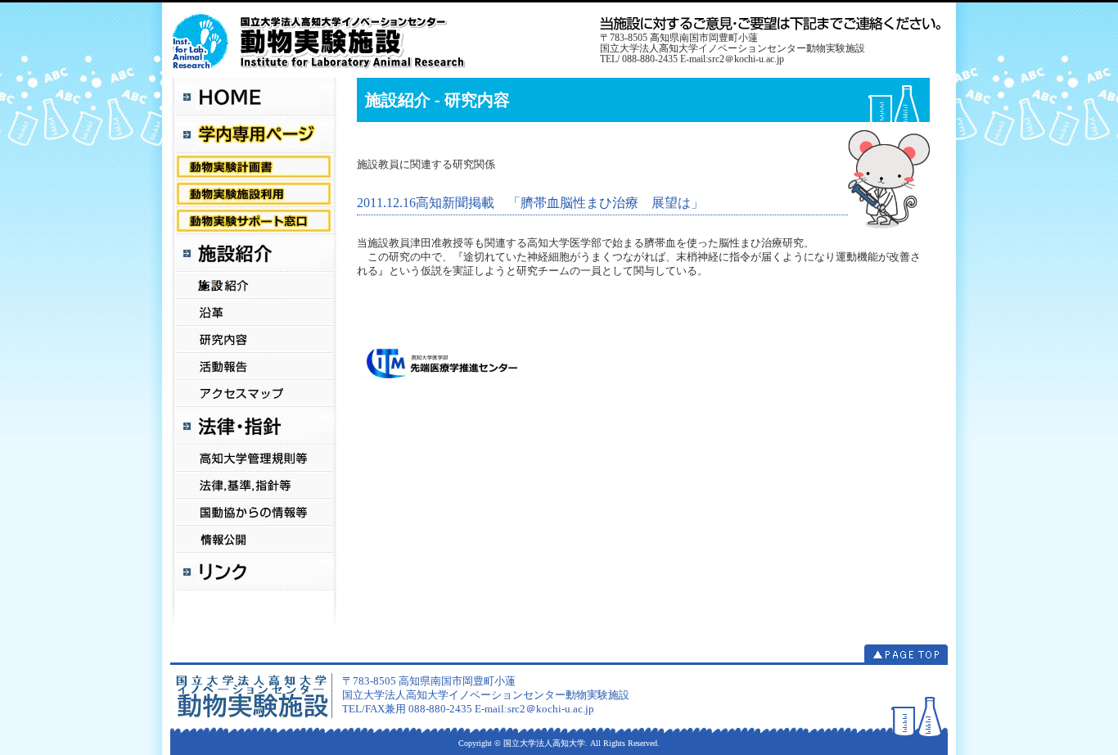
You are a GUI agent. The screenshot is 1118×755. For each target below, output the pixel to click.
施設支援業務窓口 (253, 220)
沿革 (253, 312)
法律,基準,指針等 (253, 485)
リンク (253, 571)
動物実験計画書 (253, 166)
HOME (253, 96)
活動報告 (253, 366)
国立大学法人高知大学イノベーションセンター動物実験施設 (385, 40)
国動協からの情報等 (253, 512)
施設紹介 (253, 285)
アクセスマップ (253, 393)
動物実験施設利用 (253, 193)
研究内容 (253, 339)
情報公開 (253, 539)
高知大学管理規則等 (253, 458)
